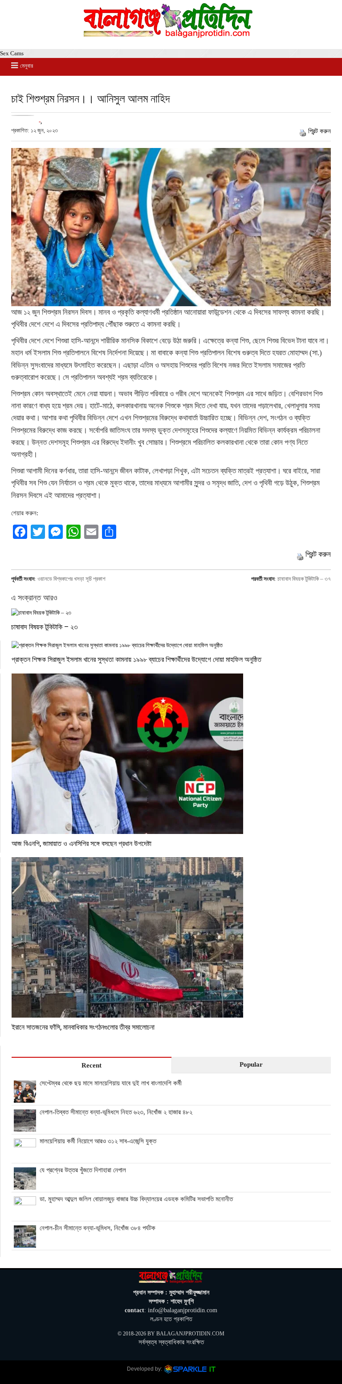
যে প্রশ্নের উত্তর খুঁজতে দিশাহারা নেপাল (83, 1170)
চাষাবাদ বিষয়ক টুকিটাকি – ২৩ (44, 626)
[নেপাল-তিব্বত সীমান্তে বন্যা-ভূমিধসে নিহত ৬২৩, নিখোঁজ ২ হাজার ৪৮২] (25, 1126)
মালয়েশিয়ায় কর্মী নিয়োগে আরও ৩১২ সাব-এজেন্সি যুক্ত (98, 1141)
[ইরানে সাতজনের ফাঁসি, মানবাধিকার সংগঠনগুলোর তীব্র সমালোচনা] (171, 937)
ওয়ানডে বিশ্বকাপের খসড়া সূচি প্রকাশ (71, 578)
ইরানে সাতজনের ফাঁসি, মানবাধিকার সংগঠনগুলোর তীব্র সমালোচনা (83, 1026)
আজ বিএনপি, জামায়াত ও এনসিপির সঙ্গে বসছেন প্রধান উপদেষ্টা (81, 843)
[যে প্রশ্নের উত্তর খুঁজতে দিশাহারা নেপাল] (25, 1184)
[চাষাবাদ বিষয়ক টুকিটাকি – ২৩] (171, 612)
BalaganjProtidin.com (190, 1334)
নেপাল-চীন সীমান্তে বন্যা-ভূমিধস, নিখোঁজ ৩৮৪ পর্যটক (97, 1228)
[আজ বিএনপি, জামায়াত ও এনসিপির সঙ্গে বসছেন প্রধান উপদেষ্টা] (171, 754)
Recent (91, 1065)
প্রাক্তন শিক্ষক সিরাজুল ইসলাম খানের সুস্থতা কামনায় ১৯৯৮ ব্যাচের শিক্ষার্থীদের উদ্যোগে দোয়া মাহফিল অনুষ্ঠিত (136, 659)
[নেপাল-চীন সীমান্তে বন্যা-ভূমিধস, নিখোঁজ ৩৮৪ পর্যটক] (25, 1242)
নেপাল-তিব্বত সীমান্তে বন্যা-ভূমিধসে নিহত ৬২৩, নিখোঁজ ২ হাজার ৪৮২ (116, 1112)
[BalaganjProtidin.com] (169, 36)
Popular (251, 1064)
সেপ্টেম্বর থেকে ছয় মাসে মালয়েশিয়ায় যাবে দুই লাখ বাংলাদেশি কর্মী (111, 1083)
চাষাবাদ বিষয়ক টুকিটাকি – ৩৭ (304, 578)
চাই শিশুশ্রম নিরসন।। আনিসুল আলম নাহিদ (90, 98)
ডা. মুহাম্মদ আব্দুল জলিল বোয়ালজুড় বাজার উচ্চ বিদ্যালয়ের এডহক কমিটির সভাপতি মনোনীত (136, 1199)
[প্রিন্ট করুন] (302, 131)
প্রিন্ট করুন (319, 131)
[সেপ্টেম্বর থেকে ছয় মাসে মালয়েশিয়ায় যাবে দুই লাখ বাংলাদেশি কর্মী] (25, 1097)
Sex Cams (12, 53)
